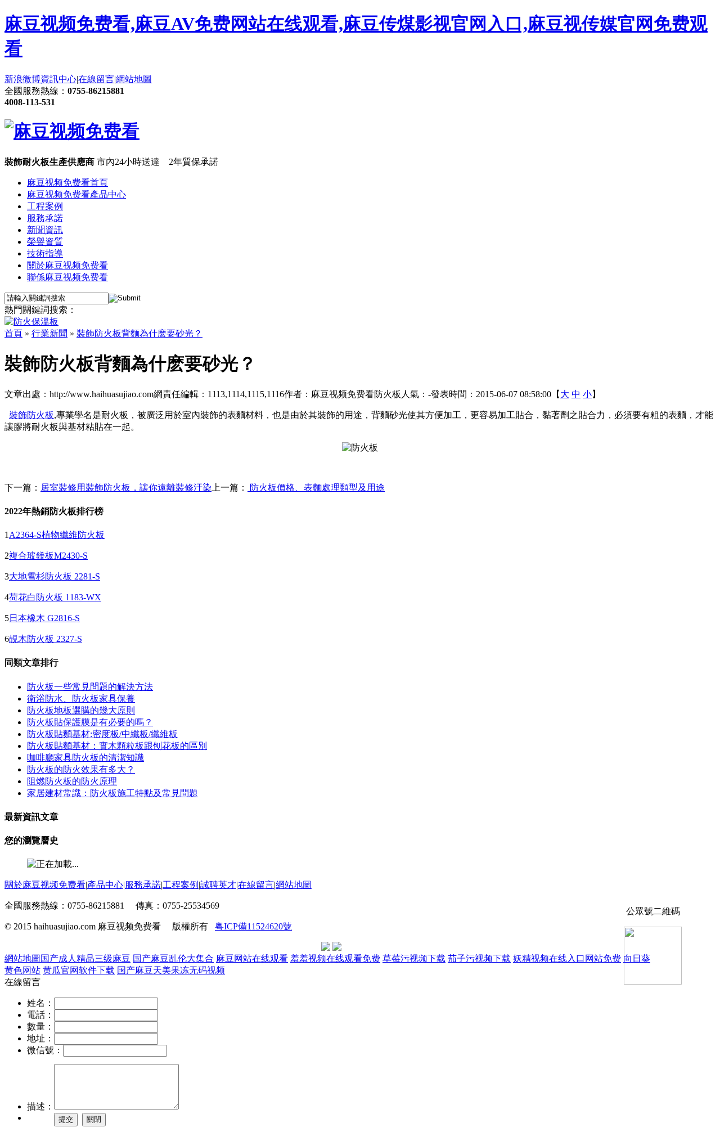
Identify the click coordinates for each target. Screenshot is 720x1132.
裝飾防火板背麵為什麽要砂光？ (139, 333)
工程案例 (45, 206)
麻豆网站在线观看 (252, 958)
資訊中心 (58, 79)
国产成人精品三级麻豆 (85, 958)
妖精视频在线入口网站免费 (567, 958)
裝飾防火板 (31, 415)
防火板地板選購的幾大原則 (81, 710)
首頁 (13, 333)
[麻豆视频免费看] (72, 131)
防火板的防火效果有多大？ (81, 769)
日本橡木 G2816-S (44, 618)
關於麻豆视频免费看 (67, 265)
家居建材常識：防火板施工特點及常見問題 (112, 793)
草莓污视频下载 (414, 958)
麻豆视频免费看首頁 (67, 182)
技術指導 (45, 253)
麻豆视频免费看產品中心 (76, 194)
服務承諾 (45, 218)
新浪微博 (22, 79)
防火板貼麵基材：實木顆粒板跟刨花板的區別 (117, 746)
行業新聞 (50, 333)
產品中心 (105, 885)
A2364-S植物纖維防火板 (57, 535)
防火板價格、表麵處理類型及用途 (316, 487)
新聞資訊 (45, 230)
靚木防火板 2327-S (45, 639)
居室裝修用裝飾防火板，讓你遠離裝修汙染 (126, 487)
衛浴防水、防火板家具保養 (81, 698)
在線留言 (96, 79)
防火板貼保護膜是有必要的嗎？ (90, 722)
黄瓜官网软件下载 (79, 970)
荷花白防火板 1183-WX (55, 597)
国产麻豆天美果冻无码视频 (171, 970)
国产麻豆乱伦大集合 (173, 958)
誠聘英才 (218, 885)
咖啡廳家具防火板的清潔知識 (85, 757)
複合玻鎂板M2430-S (48, 555)
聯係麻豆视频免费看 (67, 277)
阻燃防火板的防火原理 (72, 781)
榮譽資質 (45, 241)
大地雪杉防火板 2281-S (54, 576)
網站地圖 (134, 79)
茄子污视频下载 (479, 958)
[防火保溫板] (31, 321)
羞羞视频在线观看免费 (335, 958)
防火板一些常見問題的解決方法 (90, 686)
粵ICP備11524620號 (253, 926)
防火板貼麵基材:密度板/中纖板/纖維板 (102, 734)
